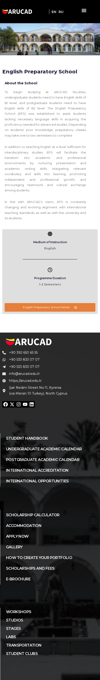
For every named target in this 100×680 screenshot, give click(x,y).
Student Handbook (27, 438)
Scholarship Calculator (33, 515)
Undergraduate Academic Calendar (44, 449)
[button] (84, 10)
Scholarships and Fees (30, 568)
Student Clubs (22, 653)
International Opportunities (37, 481)
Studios (14, 620)
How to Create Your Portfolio (39, 558)
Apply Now (17, 536)
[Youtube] (25, 404)
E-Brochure (18, 579)
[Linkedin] (31, 404)
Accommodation (23, 525)
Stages (13, 628)
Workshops (18, 612)
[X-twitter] (12, 404)
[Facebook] (5, 404)
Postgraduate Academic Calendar (42, 460)
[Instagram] (18, 404)
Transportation (24, 645)
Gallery (14, 547)
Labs (11, 637)
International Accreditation (37, 470)
